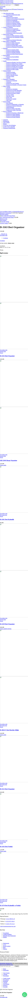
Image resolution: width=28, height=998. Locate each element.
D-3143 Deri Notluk (6, 846)
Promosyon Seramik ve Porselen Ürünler (16, 84)
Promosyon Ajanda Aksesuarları (14, 33)
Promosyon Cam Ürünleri (12, 83)
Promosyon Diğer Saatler (12, 69)
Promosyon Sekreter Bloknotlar (14, 40)
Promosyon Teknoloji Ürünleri (13, 24)
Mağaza (5, 949)
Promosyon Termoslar (11, 80)
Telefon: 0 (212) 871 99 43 (6, 0)
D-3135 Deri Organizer (7, 356)
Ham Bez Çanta (10, 96)
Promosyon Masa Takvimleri (13, 108)
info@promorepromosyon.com (7, 926)
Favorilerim (6, 933)
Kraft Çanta (9, 97)
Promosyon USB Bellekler (12, 21)
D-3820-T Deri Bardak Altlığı (9, 730)
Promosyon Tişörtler (11, 73)
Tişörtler (8, 77)
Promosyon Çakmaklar (12, 89)
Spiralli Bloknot (10, 107)
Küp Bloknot (9, 103)
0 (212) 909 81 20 (10, 919)
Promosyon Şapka (10, 72)
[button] (24, 994)
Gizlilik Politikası (7, 934)
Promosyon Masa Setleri (12, 44)
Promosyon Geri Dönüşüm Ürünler (15, 37)
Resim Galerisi (6, 946)
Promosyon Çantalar (11, 98)
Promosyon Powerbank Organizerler (15, 19)
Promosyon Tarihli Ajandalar (13, 30)
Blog (4, 947)
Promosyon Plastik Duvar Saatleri (14, 66)
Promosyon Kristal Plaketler (13, 117)
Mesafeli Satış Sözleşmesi (9, 935)
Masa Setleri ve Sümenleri (11, 211)
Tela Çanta (9, 100)
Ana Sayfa (2, 211)
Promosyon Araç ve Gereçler (13, 91)
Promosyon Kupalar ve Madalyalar (14, 113)
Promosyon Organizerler (12, 28)
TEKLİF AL (3, 234)
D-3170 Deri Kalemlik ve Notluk (10, 905)
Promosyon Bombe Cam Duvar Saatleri (16, 62)
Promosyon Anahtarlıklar (12, 59)
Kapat (1, 353)
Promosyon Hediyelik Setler (13, 14)
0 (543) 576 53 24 (10, 924)
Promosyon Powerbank (12, 17)
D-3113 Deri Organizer (7, 789)
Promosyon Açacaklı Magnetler (14, 90)
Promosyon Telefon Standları (13, 26)
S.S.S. (4, 944)
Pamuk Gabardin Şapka (12, 75)
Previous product (4, 214)
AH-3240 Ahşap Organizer (8, 460)
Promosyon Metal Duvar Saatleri (14, 63)
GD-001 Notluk (4, 223)
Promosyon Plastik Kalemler (13, 52)
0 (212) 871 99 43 (10, 921)
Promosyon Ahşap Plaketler (13, 114)
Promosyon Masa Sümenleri (13, 42)
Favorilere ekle (3, 235)
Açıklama (5, 238)
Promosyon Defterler (11, 31)
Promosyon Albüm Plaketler (13, 115)
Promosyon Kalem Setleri (12, 49)
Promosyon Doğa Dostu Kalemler (14, 54)
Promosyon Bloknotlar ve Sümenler (15, 104)
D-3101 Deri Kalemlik (7, 519)
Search (17, 5)
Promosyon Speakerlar (11, 20)
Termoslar (8, 82)
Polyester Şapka (10, 76)
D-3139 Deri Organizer (7, 624)
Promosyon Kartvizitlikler (12, 56)
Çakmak (8, 87)
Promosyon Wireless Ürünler (13, 23)
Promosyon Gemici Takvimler (13, 110)
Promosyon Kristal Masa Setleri (14, 45)
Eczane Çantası (10, 94)
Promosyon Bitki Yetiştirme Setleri (14, 35)
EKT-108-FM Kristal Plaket (7, 217)
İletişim (5, 937)
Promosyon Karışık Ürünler (13, 93)
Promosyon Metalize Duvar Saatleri (15, 65)
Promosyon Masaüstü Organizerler (14, 47)
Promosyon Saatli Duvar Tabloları (14, 68)
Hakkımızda (6, 943)
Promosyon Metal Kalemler (13, 51)
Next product (3, 220)
